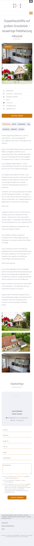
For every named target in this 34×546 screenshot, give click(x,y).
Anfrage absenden (17, 497)
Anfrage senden (17, 116)
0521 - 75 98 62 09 (17, 420)
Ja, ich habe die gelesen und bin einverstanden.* (17, 477)
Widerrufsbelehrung (19, 476)
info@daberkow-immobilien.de (18, 418)
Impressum (5, 523)
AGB (14, 480)
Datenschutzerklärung (19, 484)
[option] (17, 53)
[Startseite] (18, 6)
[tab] (6, 124)
